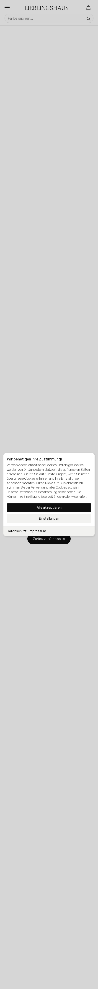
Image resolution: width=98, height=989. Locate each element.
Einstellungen (49, 518)
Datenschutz (16, 531)
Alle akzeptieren (49, 507)
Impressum (37, 531)
